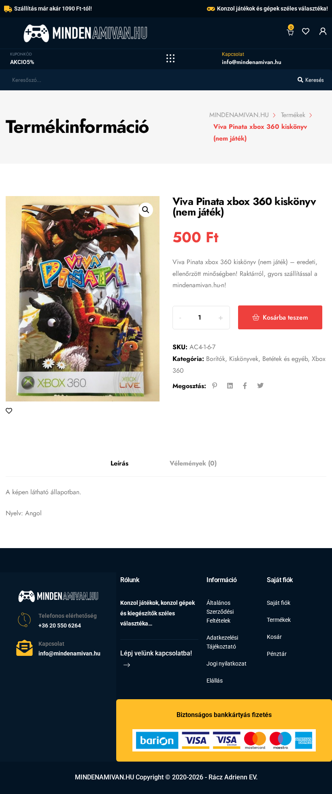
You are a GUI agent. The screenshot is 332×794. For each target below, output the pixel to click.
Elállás (214, 680)
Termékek (279, 620)
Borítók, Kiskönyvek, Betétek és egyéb (257, 358)
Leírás (119, 463)
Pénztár (277, 654)
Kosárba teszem (285, 317)
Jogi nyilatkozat (226, 663)
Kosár (274, 637)
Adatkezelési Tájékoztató (222, 642)
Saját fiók (278, 603)
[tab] (119, 463)
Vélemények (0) (193, 463)
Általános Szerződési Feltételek (220, 612)
